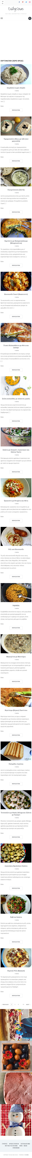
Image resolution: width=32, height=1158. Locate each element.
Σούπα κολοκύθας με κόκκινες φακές (16, 399)
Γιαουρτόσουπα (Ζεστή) (16, 190)
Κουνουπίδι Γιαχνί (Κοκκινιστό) (16, 294)
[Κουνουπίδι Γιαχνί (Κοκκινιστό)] (16, 281)
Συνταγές (4, 1144)
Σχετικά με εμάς (25, 1144)
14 (23, 1004)
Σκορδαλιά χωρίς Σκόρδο (16, 88)
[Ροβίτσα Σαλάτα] (16, 904)
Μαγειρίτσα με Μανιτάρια (16, 657)
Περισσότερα (16, 110)
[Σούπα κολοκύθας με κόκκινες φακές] (16, 385)
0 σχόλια (17, 90)
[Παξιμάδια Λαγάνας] (16, 751)
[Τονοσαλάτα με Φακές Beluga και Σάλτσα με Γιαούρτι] (16, 799)
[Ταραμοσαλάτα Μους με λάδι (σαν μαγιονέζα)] (16, 126)
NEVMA (27, 1154)
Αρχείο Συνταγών (14, 1144)
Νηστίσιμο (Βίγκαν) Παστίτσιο (16, 710)
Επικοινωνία (16, 1148)
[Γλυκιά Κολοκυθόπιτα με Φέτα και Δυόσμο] (16, 332)
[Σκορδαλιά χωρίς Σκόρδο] (16, 74)
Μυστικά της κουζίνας (11, 1146)
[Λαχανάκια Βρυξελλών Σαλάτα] (16, 853)
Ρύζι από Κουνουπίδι (16, 549)
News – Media (23, 1146)
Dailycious (16, 8)
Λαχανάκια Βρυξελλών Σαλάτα (16, 866)
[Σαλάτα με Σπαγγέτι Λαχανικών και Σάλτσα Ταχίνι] (16, 437)
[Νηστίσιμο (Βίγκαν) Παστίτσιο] (16, 697)
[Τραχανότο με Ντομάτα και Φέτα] (16, 487)
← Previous (5, 1004)
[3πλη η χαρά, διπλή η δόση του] (16, 1025)
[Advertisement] (16, 40)
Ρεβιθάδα (16, 605)
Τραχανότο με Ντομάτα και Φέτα (16, 501)
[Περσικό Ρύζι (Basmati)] (16, 957)
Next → (28, 1004)
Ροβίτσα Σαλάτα (16, 917)
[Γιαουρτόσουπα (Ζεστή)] (16, 177)
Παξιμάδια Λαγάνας (16, 764)
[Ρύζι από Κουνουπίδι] (16, 536)
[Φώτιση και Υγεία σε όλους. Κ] (16, 1056)
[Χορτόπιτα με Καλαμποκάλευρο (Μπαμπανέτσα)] (16, 228)
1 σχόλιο (17, 503)
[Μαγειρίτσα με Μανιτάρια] (16, 643)
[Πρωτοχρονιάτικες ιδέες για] (16, 1120)
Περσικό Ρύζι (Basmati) (16, 971)
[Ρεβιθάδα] (16, 592)
